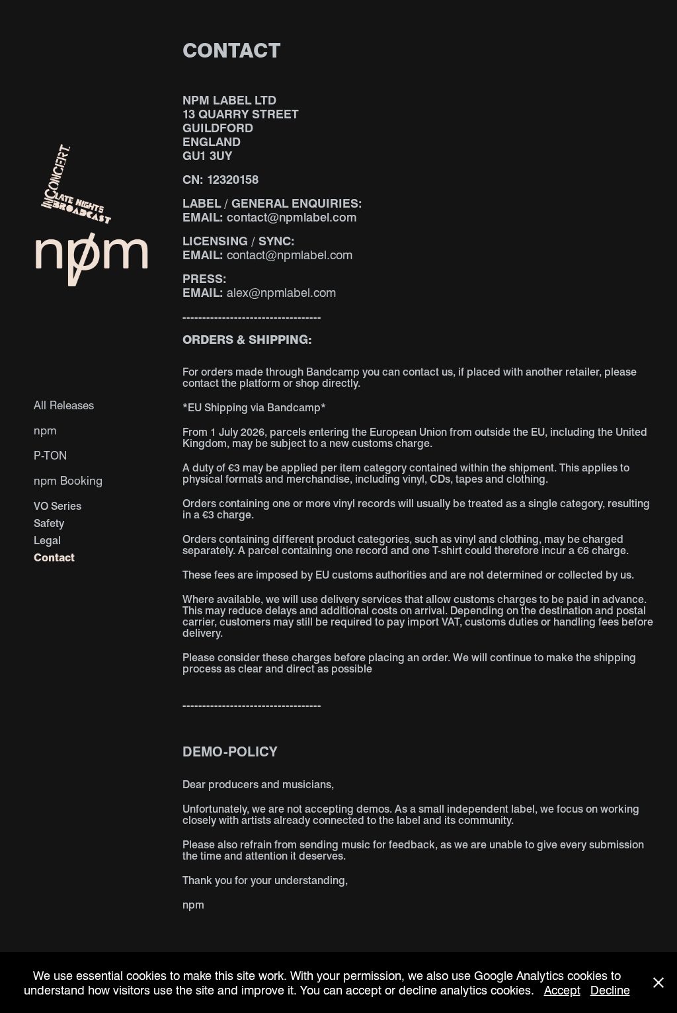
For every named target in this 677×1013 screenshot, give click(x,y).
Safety (49, 523)
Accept (562, 989)
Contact (54, 557)
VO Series (57, 505)
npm (45, 430)
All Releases (64, 404)
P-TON (50, 455)
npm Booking (68, 480)
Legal (47, 540)
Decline (610, 989)
